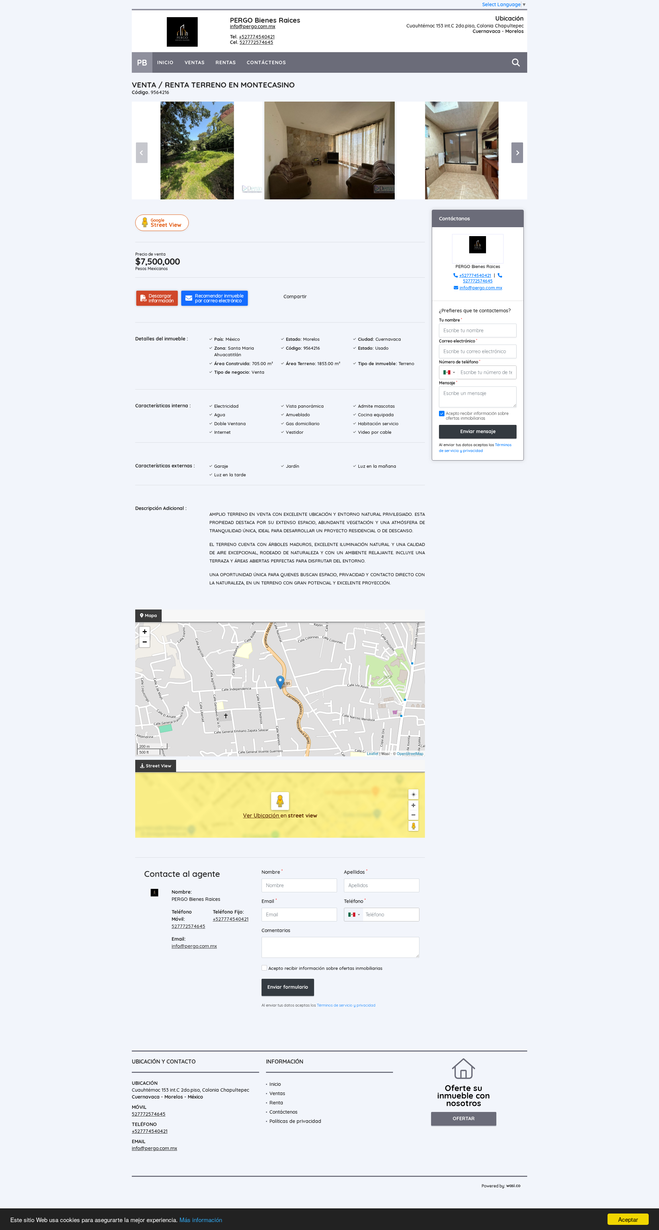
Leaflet (372, 753)
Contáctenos (266, 62)
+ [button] (144, 631)
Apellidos (356, 872)
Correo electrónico (458, 341)
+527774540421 (257, 37)
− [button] (144, 642)
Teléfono (355, 901)
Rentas (226, 62)
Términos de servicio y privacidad (346, 1005)
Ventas (195, 62)
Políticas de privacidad (295, 1121)
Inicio (165, 62)
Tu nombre (450, 320)
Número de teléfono (459, 361)
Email (269, 901)
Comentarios (276, 930)
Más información (201, 1219)
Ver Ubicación (261, 815)
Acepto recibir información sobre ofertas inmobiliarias (325, 968)
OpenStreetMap (410, 753)
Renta (276, 1103)
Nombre (272, 872)
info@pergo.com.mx (252, 26)
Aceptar (628, 1219)
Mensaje (448, 382)
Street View (166, 223)
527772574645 (256, 42)
